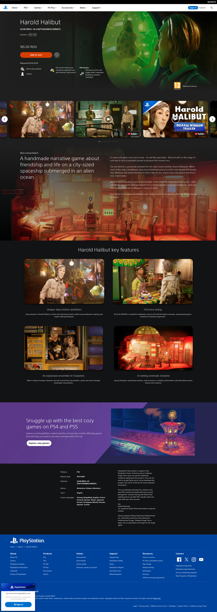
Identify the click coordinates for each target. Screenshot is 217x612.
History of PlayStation (18, 574)
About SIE (13, 557)
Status (112, 564)
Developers (147, 571)
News (82, 7)
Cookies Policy (183, 606)
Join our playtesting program (186, 572)
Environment (81, 557)
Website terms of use (159, 606)
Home (12, 547)
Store (14, 7)
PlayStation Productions (19, 567)
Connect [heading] (180, 553)
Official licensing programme (153, 578)
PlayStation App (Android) (185, 569)
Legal (135, 606)
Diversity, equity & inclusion (86, 567)
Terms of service (149, 557)
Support (96, 7)
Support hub (114, 557)
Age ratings (147, 564)
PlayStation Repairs (117, 567)
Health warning (148, 567)
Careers (13, 561)
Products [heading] (47, 553)
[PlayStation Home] (5, 8)
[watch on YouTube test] (133, 134)
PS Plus (51, 7)
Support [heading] (113, 553)
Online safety (81, 564)
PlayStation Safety (116, 561)
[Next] (212, 119)
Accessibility (81, 561)
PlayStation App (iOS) (183, 566)
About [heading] (13, 553)
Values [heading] (79, 553)
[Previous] (5, 119)
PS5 (25, 7)
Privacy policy (144, 606)
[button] (108, 119)
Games (37, 7)
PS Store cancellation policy (153, 561)
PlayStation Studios (17, 564)
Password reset (115, 571)
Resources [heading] (148, 553)
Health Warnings (124, 506)
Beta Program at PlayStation (186, 576)
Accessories (67, 7)
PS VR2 (45, 564)
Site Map (172, 606)
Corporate (13, 571)
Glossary (146, 574)
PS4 (44, 561)
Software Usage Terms (198, 606)
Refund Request (115, 574)
